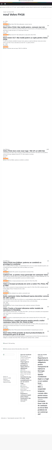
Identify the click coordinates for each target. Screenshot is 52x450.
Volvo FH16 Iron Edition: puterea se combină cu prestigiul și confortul (22, 263)
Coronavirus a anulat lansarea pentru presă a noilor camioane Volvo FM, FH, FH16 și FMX (24, 321)
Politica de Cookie (7, 382)
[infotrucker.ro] (8, 3)
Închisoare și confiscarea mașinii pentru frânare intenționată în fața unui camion (25, 397)
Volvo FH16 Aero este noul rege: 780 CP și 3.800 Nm (24, 151)
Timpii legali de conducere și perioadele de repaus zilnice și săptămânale (24, 365)
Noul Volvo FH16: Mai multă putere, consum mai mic (24, 27)
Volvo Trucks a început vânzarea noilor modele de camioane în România (23, 309)
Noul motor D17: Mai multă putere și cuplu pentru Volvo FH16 (25, 38)
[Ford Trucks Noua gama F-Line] (26, 1)
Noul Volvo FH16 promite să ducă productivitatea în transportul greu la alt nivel (23, 333)
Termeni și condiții (7, 377)
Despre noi (5, 376)
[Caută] (50, 4)
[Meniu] (1, 4)
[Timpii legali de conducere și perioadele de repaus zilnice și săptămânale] (26, 360)
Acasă (4, 11)
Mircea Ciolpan (6, 319)
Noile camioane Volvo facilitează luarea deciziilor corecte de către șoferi (26, 297)
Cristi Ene (5, 294)
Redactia (5, 36)
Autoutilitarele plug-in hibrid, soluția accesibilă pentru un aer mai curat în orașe (25, 380)
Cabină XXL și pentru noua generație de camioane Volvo (25, 275)
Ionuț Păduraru (6, 25)
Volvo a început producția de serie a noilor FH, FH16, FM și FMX (25, 284)
